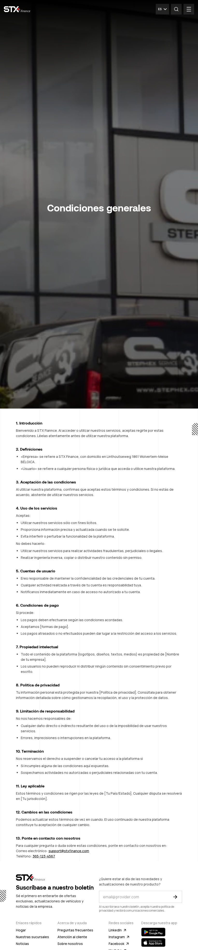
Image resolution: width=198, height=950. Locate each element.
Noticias (22, 943)
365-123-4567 (44, 856)
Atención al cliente (72, 937)
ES (160, 9)
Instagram (117, 937)
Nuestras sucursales (32, 937)
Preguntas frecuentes (75, 930)
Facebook (116, 943)
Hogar (21, 930)
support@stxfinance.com (69, 851)
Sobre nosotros (70, 943)
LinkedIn (115, 930)
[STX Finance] (17, 9)
